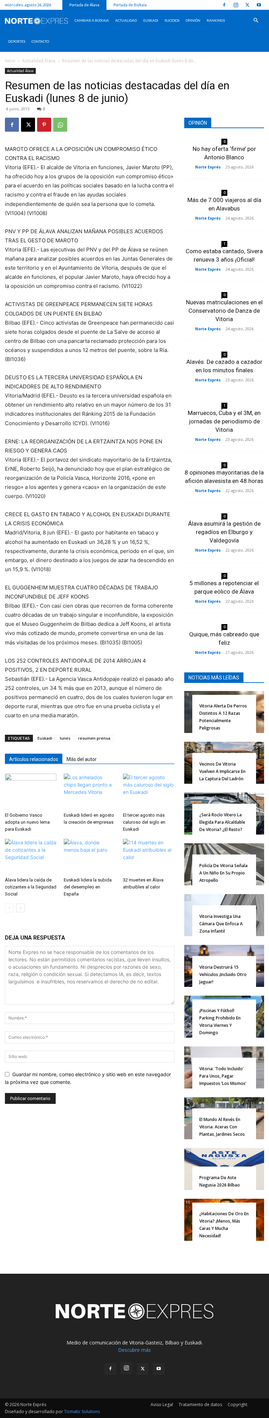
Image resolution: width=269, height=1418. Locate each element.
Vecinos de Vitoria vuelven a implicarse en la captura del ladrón (222, 771)
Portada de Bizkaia (130, 4)
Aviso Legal (162, 1404)
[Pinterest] (44, 125)
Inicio (10, 61)
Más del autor (82, 759)
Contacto (40, 41)
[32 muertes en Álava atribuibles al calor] (148, 856)
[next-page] (20, 908)
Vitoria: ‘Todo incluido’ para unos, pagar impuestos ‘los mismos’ (222, 1076)
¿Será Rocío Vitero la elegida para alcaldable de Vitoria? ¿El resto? (222, 822)
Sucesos (172, 20)
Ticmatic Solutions (82, 1411)
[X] (247, 5)
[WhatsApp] (60, 125)
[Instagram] (235, 5)
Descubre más (134, 1350)
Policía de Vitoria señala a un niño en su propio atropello (223, 873)
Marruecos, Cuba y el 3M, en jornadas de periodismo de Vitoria (224, 421)
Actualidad (126, 20)
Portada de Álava (84, 4)
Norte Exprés (208, 167)
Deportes (16, 41)
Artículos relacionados (33, 759)
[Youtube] (259, 5)
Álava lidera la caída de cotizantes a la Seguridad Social (30, 887)
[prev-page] (9, 908)
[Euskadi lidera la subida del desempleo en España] (89, 856)
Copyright (237, 1404)
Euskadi (150, 20)
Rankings (216, 20)
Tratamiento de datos (200, 1404)
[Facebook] (224, 5)
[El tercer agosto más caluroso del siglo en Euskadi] (148, 791)
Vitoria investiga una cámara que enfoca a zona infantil (221, 923)
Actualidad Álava (38, 61)
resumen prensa (94, 738)
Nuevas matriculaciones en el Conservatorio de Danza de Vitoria (224, 311)
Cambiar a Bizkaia (92, 20)
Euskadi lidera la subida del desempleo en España (88, 887)
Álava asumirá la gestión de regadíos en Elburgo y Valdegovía (224, 532)
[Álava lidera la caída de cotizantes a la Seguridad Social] (30, 856)
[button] (255, 20)
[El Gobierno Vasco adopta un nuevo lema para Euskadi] (30, 791)
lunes (65, 738)
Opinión (193, 20)
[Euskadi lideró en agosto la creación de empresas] (89, 791)
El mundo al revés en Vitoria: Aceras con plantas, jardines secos (222, 1126)
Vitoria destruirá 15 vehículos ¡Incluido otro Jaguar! (223, 974)
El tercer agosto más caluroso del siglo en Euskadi (144, 822)
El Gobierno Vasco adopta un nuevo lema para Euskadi (27, 822)
